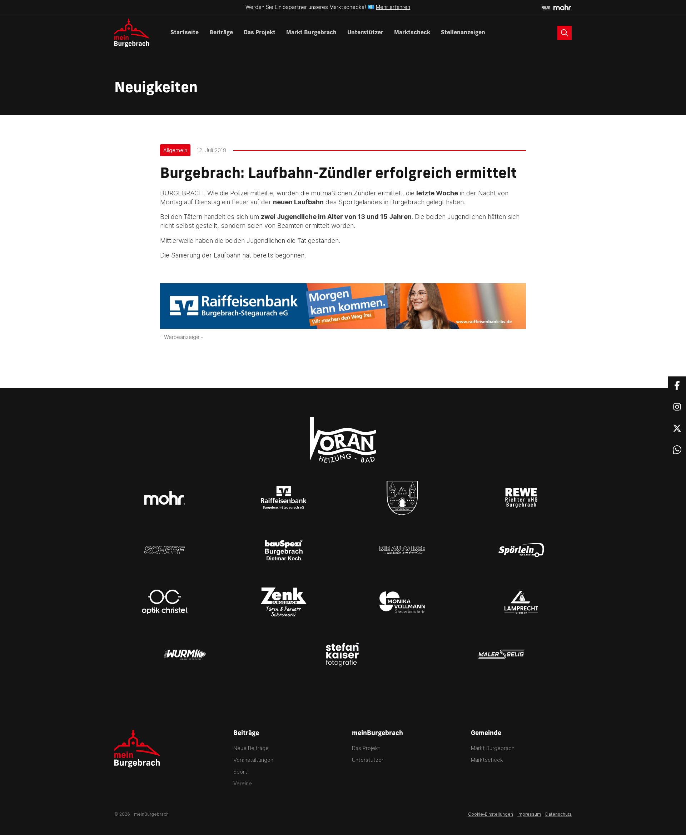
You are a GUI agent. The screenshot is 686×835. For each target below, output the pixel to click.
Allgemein (175, 150)
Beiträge (221, 33)
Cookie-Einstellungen (490, 814)
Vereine (242, 783)
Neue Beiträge (251, 748)
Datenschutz (558, 814)
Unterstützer (365, 33)
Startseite (184, 33)
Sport (240, 771)
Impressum (529, 814)
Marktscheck (412, 33)
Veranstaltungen (253, 759)
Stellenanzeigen (463, 33)
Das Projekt (259, 33)
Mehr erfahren (393, 7)
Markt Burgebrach (311, 33)
